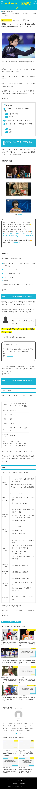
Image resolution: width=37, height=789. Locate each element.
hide (11, 105)
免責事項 (15, 783)
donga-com (20, 214)
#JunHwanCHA (7, 236)
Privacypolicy (18, 780)
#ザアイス (29, 233)
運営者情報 (22, 783)
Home (4, 780)
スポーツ (18, 621)
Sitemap (10, 780)
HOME (4, 11)
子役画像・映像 (12, 114)
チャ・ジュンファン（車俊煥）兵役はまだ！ (18, 120)
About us (32, 780)
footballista (10, 356)
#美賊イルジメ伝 (20, 233)
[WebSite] (18, 734)
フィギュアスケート (11, 11)
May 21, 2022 (18, 242)
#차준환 (14, 236)
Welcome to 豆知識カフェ (18, 5)
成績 (9, 132)
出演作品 (10, 117)
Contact (26, 780)
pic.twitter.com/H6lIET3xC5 (25, 236)
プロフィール (11, 129)
